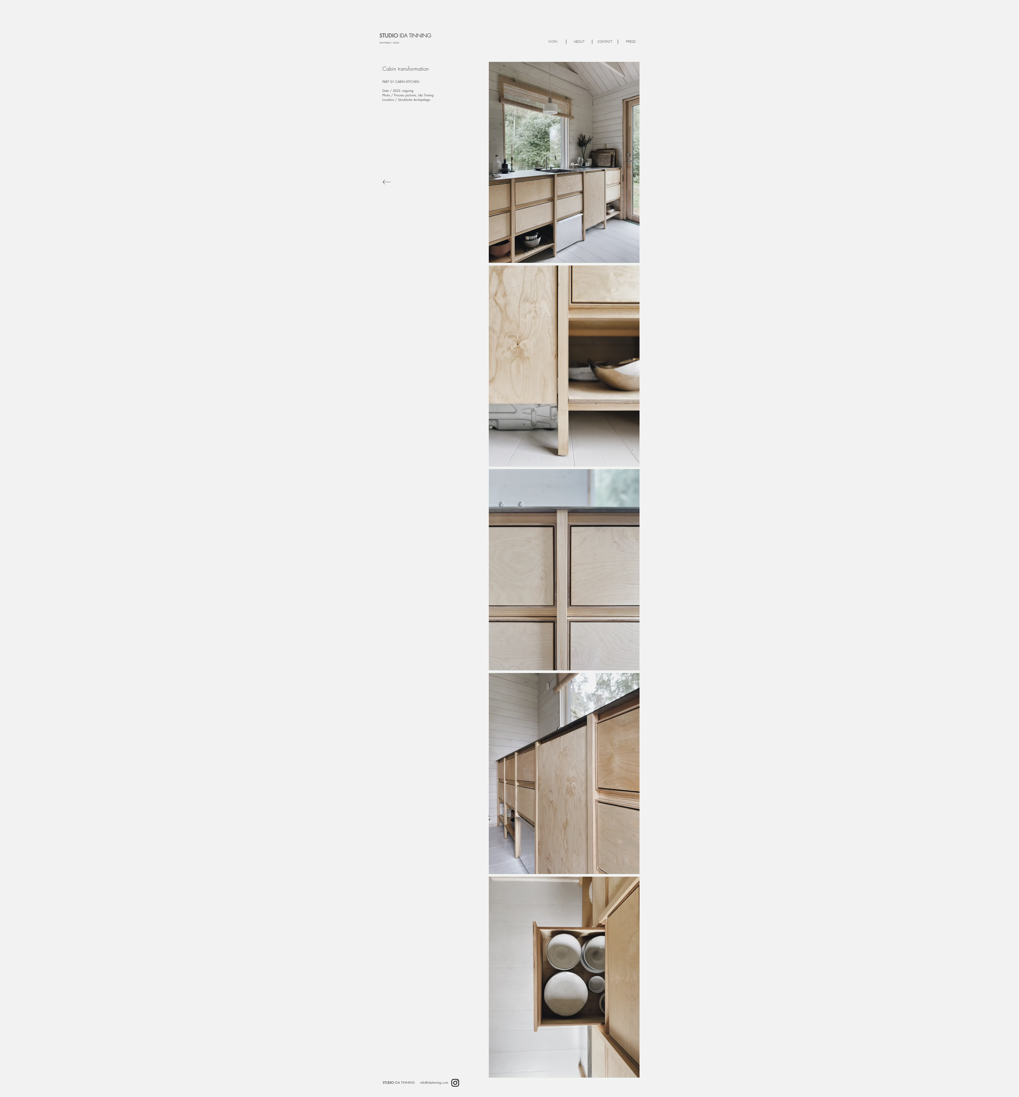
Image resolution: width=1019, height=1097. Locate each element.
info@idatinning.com (434, 1082)
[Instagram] (455, 1083)
